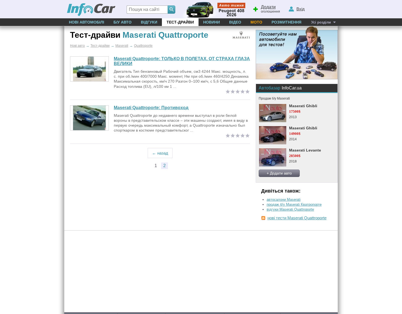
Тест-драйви (180, 22)
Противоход (151, 107)
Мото (256, 22)
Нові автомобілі (86, 22)
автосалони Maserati (284, 199)
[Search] (171, 9)
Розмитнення (286, 22)
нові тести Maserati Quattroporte (297, 218)
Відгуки (149, 22)
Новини (211, 22)
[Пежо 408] (213, 9)
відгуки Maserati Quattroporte (290, 209)
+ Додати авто (279, 173)
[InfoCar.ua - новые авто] (91, 10)
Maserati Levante (305, 150)
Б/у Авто (122, 22)
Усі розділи (321, 22)
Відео (235, 22)
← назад (160, 153)
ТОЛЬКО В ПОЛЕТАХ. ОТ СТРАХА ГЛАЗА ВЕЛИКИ (182, 61)
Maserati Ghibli (303, 106)
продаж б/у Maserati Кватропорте (294, 204)
